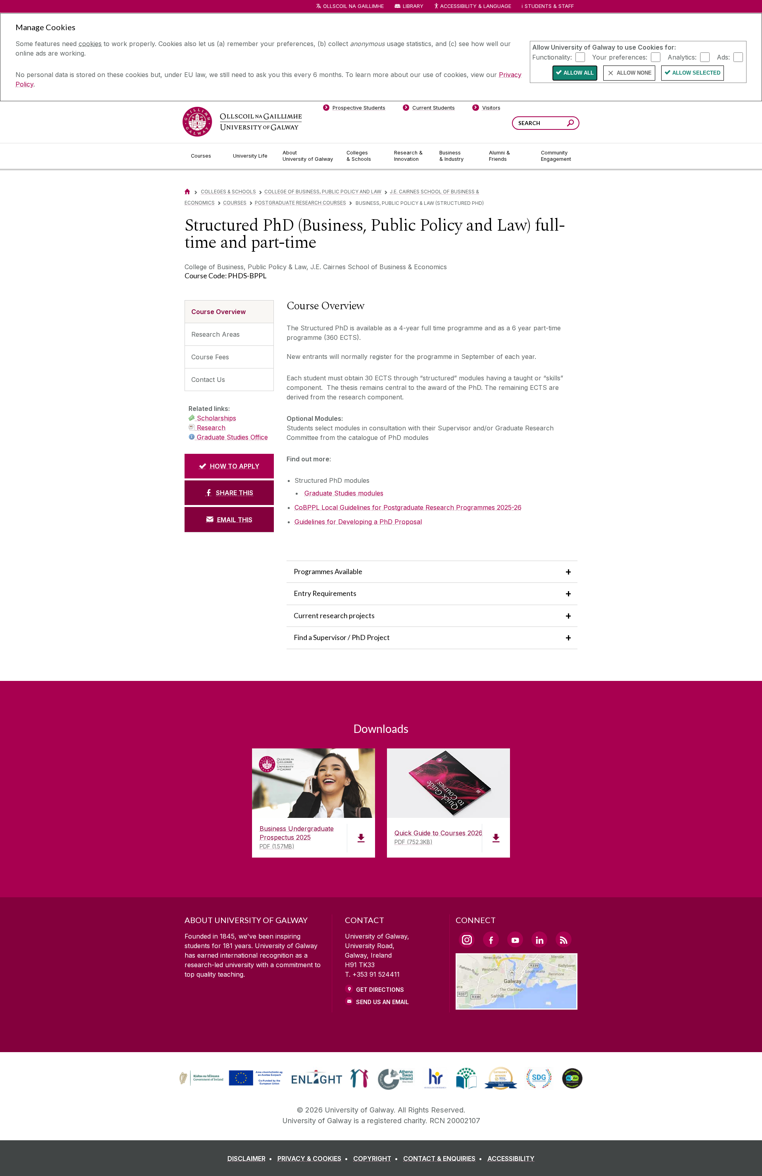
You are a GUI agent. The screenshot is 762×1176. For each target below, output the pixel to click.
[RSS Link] (564, 939)
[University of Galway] (242, 122)
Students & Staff (549, 6)
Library (413, 6)
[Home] (187, 192)
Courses (234, 203)
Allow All (579, 73)
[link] (229, 1078)
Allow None (634, 73)
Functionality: (552, 57)
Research (210, 428)
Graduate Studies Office (231, 437)
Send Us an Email (382, 1002)
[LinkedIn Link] (539, 939)
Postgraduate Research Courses (300, 203)
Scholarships (215, 418)
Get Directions (380, 989)
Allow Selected (696, 73)
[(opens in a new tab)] (231, 1084)
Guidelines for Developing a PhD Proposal (358, 522)
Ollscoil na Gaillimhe (353, 6)
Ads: (723, 57)
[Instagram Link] (467, 940)
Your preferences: (619, 57)
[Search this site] (570, 124)
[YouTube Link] (515, 939)
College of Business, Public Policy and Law (322, 192)
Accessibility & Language (475, 6)
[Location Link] (516, 1005)
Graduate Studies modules (343, 493)
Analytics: (682, 57)
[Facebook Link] (491, 939)
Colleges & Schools (228, 192)
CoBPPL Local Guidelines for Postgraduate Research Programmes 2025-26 (407, 507)
